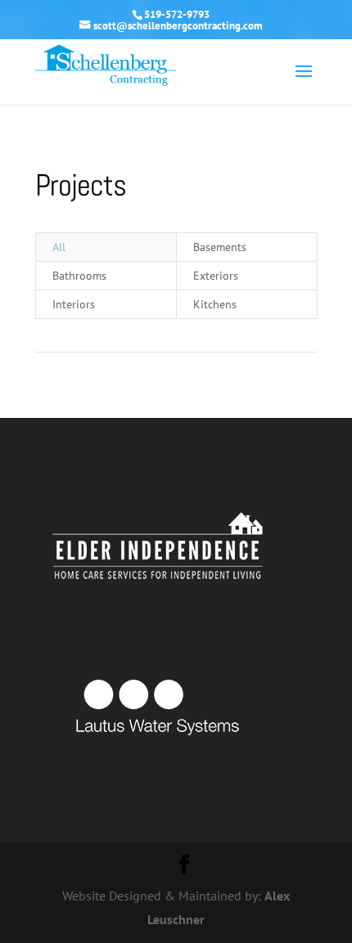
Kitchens (215, 304)
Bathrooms (79, 275)
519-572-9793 (177, 14)
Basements (219, 247)
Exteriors (215, 275)
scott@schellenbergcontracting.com (177, 26)
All (58, 247)
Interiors (73, 304)
